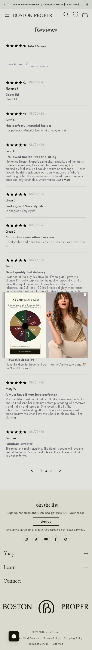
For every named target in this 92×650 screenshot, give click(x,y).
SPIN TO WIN (25, 352)
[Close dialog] (85, 294)
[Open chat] (14, 636)
